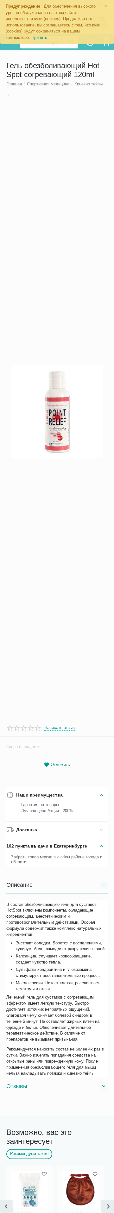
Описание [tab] (19, 885)
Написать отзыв (59, 728)
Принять (39, 37)
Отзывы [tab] (16, 1086)
